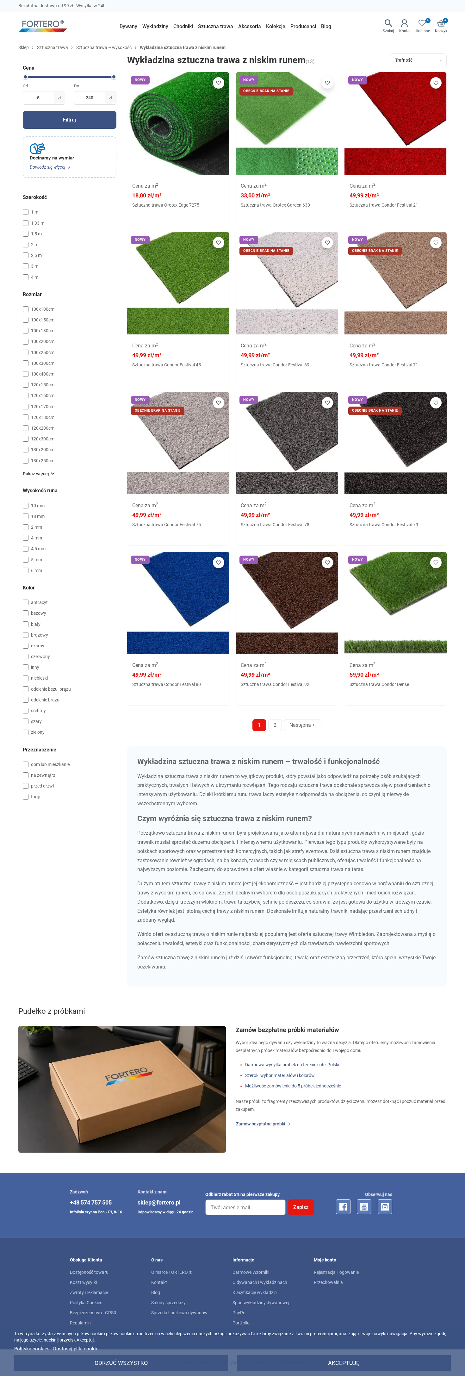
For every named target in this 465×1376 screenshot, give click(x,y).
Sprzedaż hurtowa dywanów (179, 1312)
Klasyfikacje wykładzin (254, 1292)
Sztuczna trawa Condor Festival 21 (384, 205)
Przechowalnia (328, 1282)
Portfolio (241, 1322)
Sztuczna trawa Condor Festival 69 (275, 364)
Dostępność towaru (89, 1272)
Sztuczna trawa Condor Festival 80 (166, 684)
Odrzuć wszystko (121, 1363)
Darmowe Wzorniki (250, 1272)
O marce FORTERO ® (171, 1272)
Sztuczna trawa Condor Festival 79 (384, 524)
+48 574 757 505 (91, 1202)
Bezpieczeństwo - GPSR (93, 1312)
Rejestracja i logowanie (336, 1272)
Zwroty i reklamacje (89, 1292)
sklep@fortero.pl (159, 1202)
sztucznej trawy (188, 884)
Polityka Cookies (86, 1302)
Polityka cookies (32, 1349)
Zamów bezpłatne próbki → (263, 1123)
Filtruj (69, 120)
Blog (155, 1292)
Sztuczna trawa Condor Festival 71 (384, 364)
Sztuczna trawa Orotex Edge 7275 (165, 205)
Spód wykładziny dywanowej (260, 1302)
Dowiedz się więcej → (50, 167)
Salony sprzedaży (168, 1302)
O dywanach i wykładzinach (259, 1282)
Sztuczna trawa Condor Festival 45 (166, 364)
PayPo (238, 1312)
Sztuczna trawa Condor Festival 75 (166, 524)
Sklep (23, 47)
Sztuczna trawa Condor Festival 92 (275, 684)
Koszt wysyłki (83, 1282)
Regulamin (80, 1322)
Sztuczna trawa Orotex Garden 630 (275, 205)
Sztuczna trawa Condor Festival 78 (275, 524)
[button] (441, 26)
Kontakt (159, 1282)
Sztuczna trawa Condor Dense (379, 684)
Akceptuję (343, 1363)
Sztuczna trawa (52, 47)
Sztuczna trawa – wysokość (104, 47)
